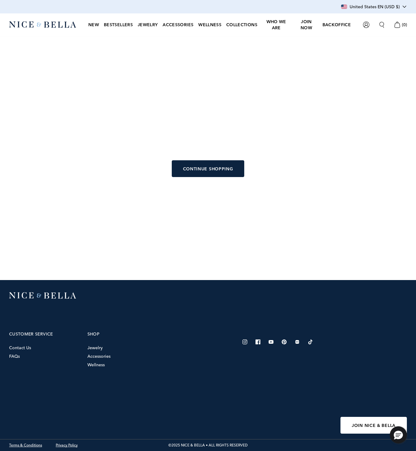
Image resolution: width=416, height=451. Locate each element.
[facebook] (258, 341)
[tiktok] (310, 341)
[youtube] (271, 341)
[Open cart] (397, 25)
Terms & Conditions (25, 445)
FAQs (14, 356)
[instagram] (244, 341)
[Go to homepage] (42, 24)
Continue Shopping (208, 169)
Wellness (96, 365)
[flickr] (297, 341)
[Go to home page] (208, 295)
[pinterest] (284, 341)
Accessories (99, 356)
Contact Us (20, 347)
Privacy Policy (67, 445)
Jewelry (95, 347)
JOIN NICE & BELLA (374, 425)
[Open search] (382, 25)
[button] (398, 434)
